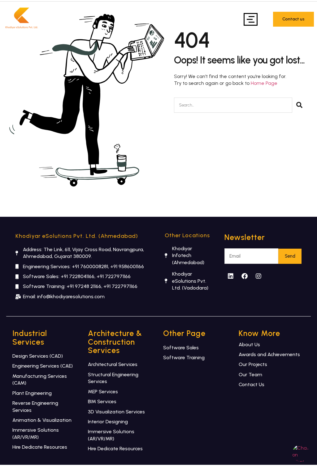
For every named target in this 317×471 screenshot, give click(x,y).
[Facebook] (244, 276)
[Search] (299, 105)
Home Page (264, 83)
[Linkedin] (230, 276)
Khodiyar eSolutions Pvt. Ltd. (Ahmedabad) (76, 236)
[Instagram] (258, 276)
